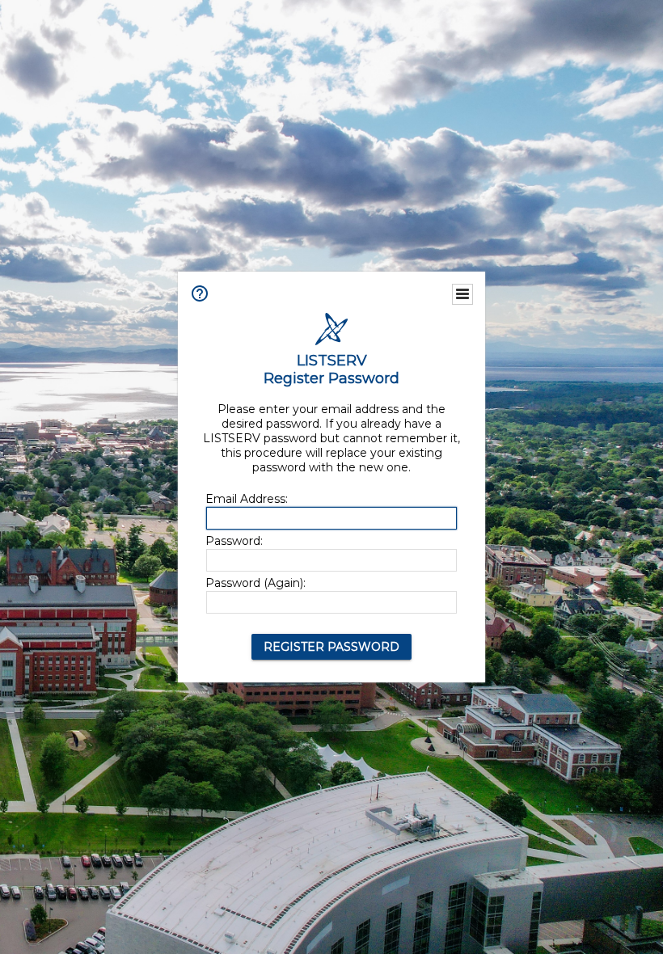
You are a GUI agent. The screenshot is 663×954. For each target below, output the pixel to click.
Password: (234, 541)
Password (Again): (255, 583)
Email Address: (246, 499)
